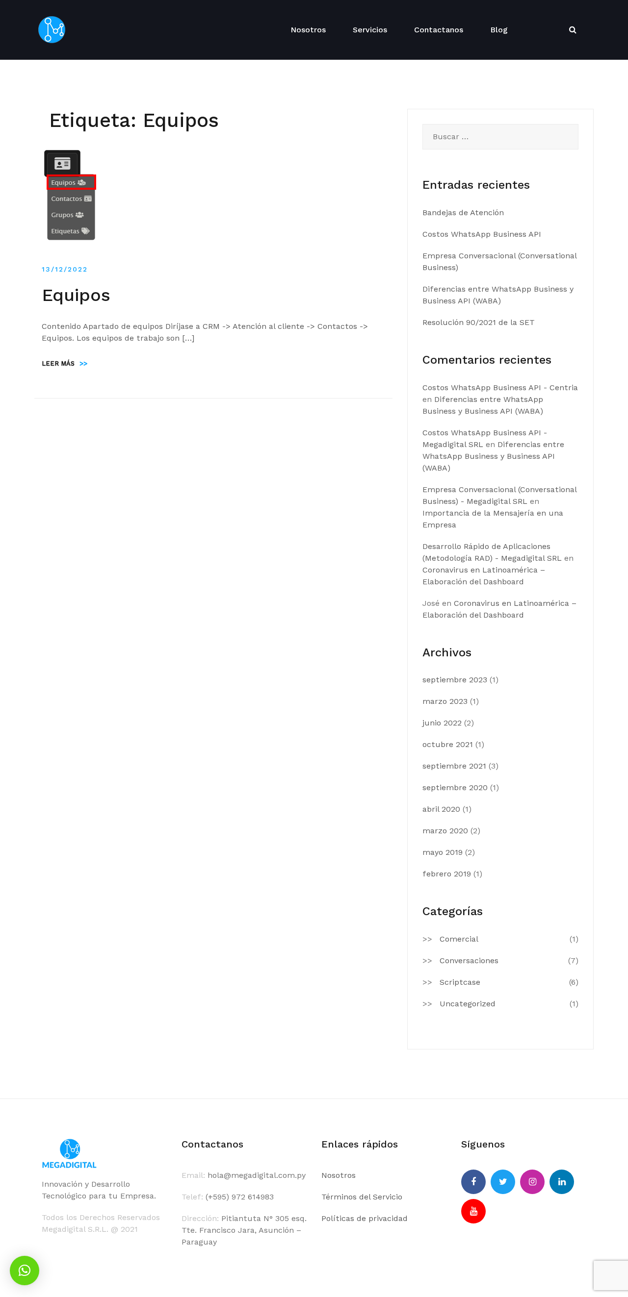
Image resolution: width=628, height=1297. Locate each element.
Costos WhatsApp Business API (481, 234)
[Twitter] (503, 1182)
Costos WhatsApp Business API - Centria (500, 387)
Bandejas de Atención (463, 212)
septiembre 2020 (455, 787)
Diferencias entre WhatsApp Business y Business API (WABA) (493, 456)
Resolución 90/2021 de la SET (478, 322)
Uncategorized (468, 1003)
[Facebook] (473, 1182)
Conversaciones (469, 960)
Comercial (459, 939)
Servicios (370, 29)
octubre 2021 (447, 744)
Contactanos (438, 29)
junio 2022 (442, 722)
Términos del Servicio (361, 1196)
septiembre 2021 (454, 766)
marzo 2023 (445, 701)
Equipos (76, 295)
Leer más (64, 363)
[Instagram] (532, 1182)
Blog (499, 29)
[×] (24, 1270)
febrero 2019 (446, 873)
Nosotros (308, 29)
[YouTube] (473, 1211)
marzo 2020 (445, 830)
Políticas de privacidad (364, 1218)
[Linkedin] (562, 1182)
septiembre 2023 (454, 679)
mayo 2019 (442, 852)
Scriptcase (460, 982)
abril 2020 (441, 809)
